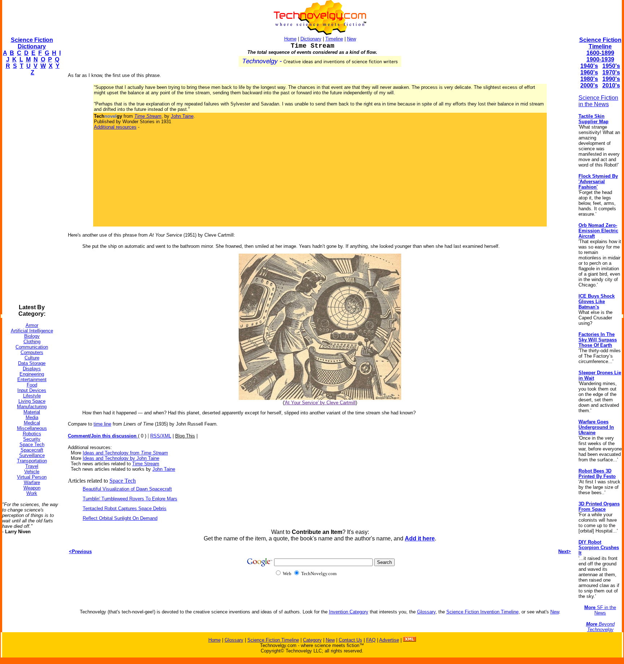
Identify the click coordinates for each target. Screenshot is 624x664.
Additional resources (115, 127)
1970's (611, 72)
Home (290, 39)
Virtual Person (32, 477)
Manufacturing (32, 406)
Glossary (426, 612)
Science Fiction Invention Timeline (482, 612)
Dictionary (310, 39)
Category (312, 640)
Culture (32, 358)
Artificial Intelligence (32, 330)
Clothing (31, 341)
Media (32, 417)
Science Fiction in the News (598, 101)
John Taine (182, 116)
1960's (589, 72)
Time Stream (145, 463)
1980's (589, 79)
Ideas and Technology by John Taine (121, 458)
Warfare (32, 482)
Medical (32, 423)
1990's (611, 79)
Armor (32, 325)
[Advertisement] (31, 190)
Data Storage (32, 363)
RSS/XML (160, 436)
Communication (32, 347)
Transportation (32, 460)
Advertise (389, 640)
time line (102, 424)
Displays (32, 368)
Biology (32, 336)
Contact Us (350, 640)
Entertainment (32, 379)
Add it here (420, 538)
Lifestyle (32, 395)
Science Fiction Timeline (600, 43)
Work (31, 493)
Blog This (185, 436)
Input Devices (31, 390)
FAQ (371, 640)
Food (32, 385)
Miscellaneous (32, 428)
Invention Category (348, 612)
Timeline (334, 39)
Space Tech (32, 444)
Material (31, 412)
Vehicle (31, 471)
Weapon (31, 488)
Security (31, 439)
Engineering (32, 374)
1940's (589, 66)
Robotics (32, 433)
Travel (31, 466)
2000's (589, 85)
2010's (611, 85)
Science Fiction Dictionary (32, 43)
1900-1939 (600, 59)
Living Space (32, 401)
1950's (611, 66)
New (351, 39)
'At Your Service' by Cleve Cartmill (320, 402)
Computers (32, 352)
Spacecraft (32, 450)
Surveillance (32, 455)
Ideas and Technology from (125, 453)
